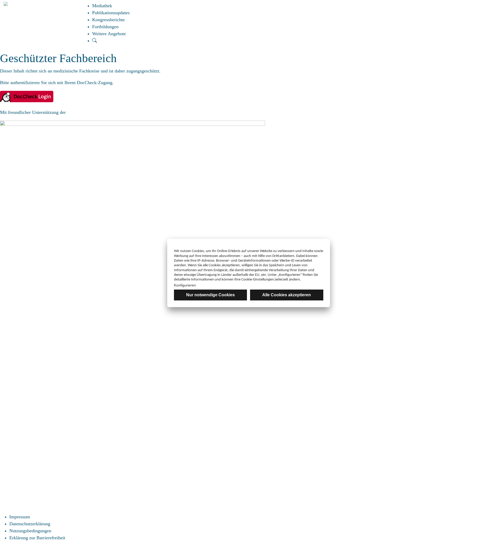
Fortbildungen (105, 26)
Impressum (19, 516)
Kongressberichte (108, 19)
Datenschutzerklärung (29, 523)
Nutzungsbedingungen (30, 530)
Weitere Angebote (109, 33)
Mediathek (102, 5)
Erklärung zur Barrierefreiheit (37, 537)
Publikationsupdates (111, 12)
